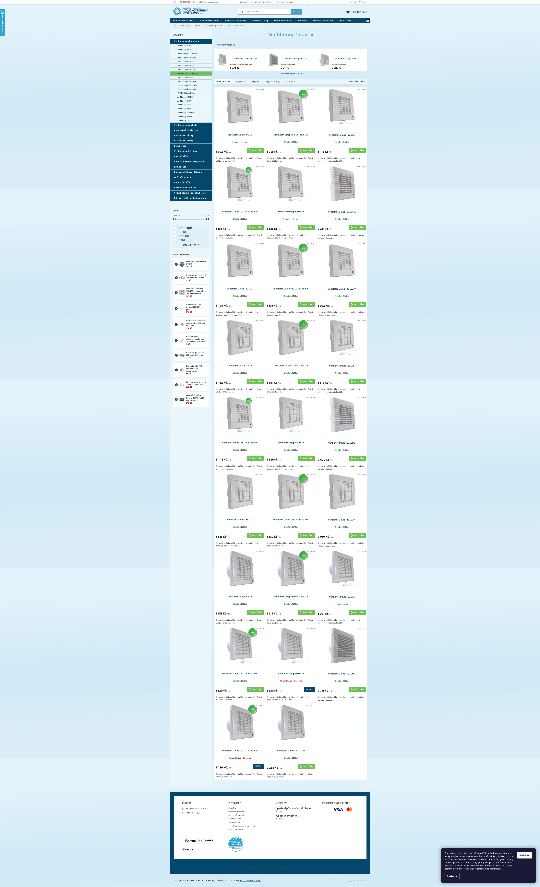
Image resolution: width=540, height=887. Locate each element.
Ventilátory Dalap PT (186, 77)
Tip (180, 239)
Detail (309, 689)
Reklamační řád (234, 818)
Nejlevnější (241, 81)
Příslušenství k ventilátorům (188, 172)
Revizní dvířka (181, 156)
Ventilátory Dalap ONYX (187, 89)
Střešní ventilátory (183, 140)
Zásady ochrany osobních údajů (241, 826)
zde (501, 868)
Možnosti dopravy (262, 2)
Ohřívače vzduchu (183, 177)
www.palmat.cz (286, 867)
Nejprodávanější (273, 81)
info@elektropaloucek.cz (196, 808)
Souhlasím (524, 855)
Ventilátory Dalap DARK (187, 85)
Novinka (182, 235)
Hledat (296, 11)
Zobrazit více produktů (289, 73)
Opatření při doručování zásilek (293, 808)
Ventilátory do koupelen (186, 41)
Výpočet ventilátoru (286, 816)
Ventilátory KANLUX (185, 104)
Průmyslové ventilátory (186, 130)
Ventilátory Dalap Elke (187, 57)
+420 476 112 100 (193, 812)
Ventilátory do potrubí (185, 125)
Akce (181, 231)
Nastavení (452, 876)
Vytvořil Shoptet (359, 880)
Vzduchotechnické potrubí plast (190, 192)
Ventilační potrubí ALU (185, 187)
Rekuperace (180, 145)
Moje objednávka (235, 829)
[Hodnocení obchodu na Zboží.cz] (188, 849)
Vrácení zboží (234, 822)
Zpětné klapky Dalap (186, 93)
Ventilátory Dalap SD (186, 69)
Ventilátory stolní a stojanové (189, 161)
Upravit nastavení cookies (250, 880)
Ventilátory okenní (184, 116)
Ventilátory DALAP (184, 49)
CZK (352, 2)
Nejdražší (256, 81)
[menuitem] (183, 20)
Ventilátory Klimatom (186, 112)
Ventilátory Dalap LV (187, 73)
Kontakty (244, 2)
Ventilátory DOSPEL (185, 97)
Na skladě (183, 227)
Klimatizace (180, 166)
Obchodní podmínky (285, 2)
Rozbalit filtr (189, 245)
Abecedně (290, 81)
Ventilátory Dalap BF (186, 61)
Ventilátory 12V (183, 120)
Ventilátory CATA (184, 101)
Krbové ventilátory (183, 135)
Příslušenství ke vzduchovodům (190, 198)
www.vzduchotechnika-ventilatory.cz (263, 867)
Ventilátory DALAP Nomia (188, 53)
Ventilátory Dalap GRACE (188, 81)
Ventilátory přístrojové (186, 151)
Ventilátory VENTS (184, 45)
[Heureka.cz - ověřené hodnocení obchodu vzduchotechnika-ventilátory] (235, 844)
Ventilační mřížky (183, 182)
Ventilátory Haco (184, 108)
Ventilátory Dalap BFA (187, 65)
